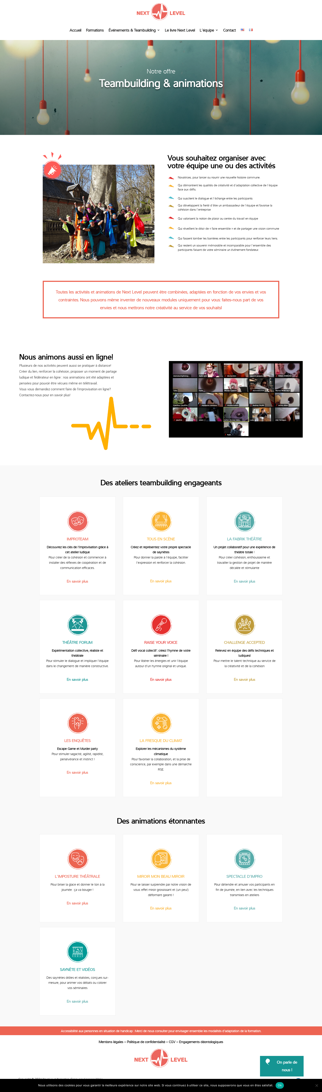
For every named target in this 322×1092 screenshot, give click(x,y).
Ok (280, 1085)
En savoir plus (77, 581)
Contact (229, 29)
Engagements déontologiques (201, 1041)
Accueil (75, 29)
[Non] (316, 1085)
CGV (172, 1041)
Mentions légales (111, 1041)
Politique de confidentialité (146, 1041)
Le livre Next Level (180, 29)
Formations (95, 29)
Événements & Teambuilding (132, 29)
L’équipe (207, 29)
